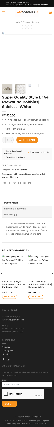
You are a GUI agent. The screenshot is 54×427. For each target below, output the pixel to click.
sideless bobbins (31, 174)
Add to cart (27, 140)
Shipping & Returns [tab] (15, 209)
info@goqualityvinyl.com (13, 320)
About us (6, 347)
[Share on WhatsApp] (4, 183)
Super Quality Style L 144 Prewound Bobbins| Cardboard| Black (14, 284)
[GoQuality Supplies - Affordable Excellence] (27, 12)
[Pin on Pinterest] (24, 183)
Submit (9, 403)
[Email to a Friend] (19, 183)
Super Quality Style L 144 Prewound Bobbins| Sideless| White (40, 284)
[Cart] (50, 12)
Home (17, 22)
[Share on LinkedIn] (29, 183)
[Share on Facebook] (9, 183)
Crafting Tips (8, 350)
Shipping (6, 354)
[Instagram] (8, 359)
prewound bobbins (15, 174)
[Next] (47, 57)
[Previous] (6, 57)
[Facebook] (3, 359)
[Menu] (3, 12)
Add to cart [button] (9, 297)
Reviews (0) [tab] (10, 215)
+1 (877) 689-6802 (41, 5)
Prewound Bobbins (31, 22)
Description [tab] (11, 203)
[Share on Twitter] (14, 183)
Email (4, 380)
